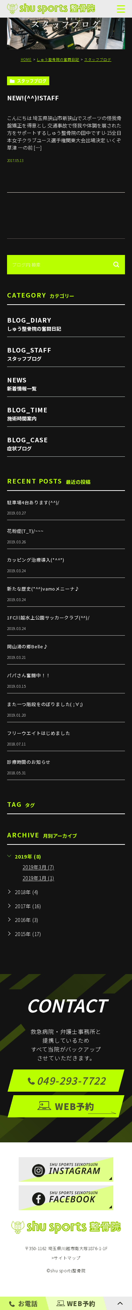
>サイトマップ (66, 1258)
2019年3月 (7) (38, 867)
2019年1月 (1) (38, 878)
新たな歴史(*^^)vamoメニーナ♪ (43, 588)
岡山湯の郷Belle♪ (27, 646)
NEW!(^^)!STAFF (33, 97)
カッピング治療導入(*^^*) (35, 559)
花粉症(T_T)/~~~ (25, 531)
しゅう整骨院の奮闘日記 (58, 59)
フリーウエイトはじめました (38, 733)
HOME (26, 59)
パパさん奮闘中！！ (29, 675)
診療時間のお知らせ (29, 762)
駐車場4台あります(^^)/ (33, 502)
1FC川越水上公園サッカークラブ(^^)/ (48, 617)
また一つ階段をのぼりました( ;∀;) (45, 704)
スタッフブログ (97, 59)
